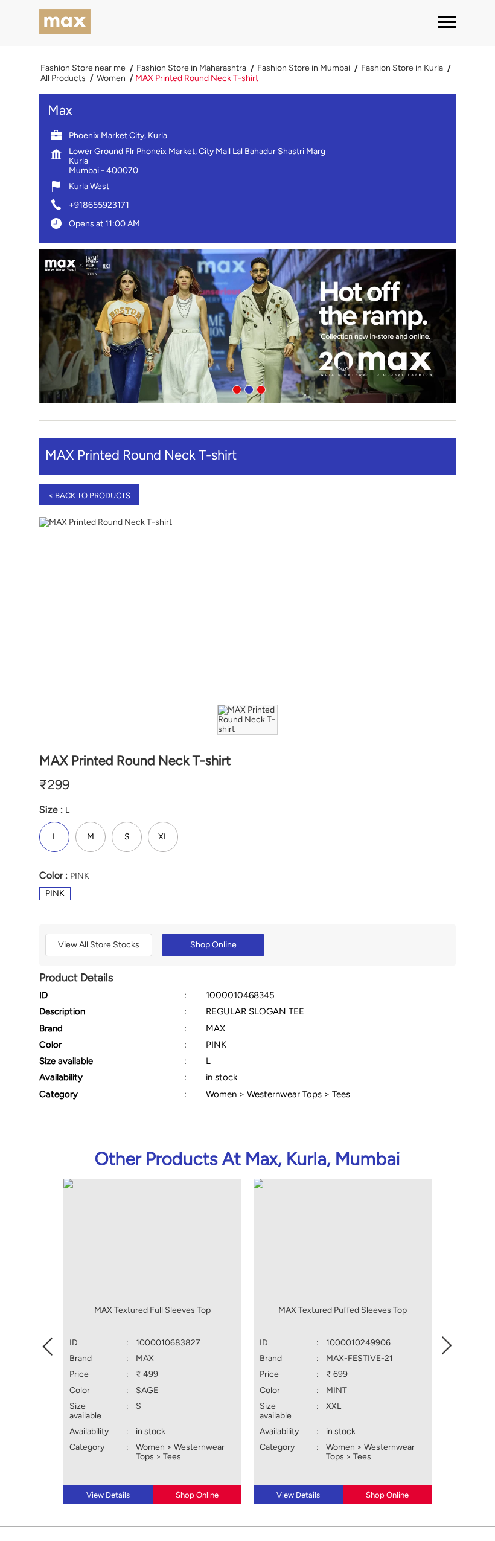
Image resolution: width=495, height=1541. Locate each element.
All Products (63, 78)
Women (111, 78)
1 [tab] (235, 388)
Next (447, 1344)
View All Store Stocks (98, 945)
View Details (108, 1494)
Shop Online (213, 945)
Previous (47, 1344)
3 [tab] (260, 388)
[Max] (65, 23)
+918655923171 (99, 205)
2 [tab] (247, 388)
